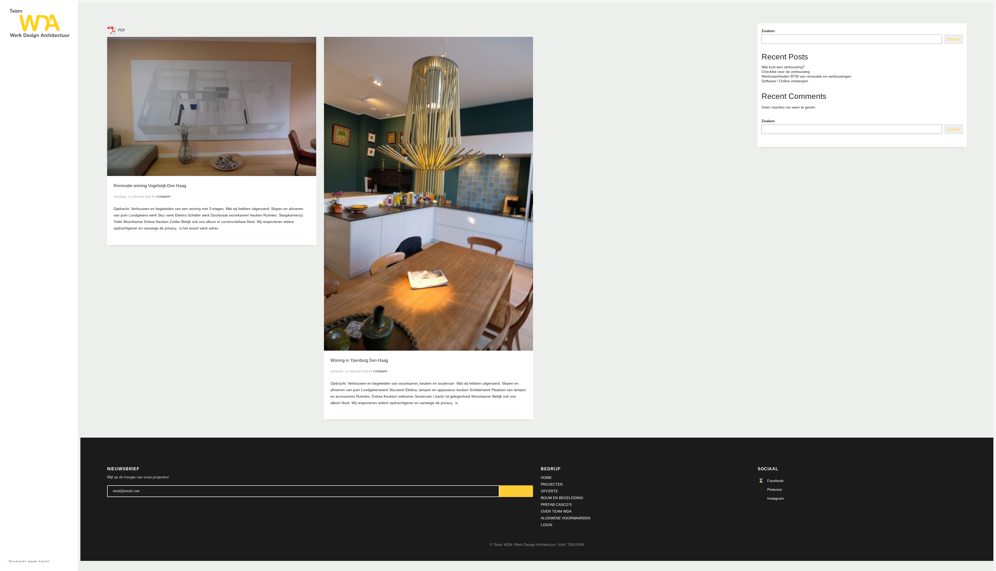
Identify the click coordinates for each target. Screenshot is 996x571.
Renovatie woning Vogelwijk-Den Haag (150, 185)
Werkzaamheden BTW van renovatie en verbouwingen (806, 76)
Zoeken (768, 31)
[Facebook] (12, 547)
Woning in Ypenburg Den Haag (359, 360)
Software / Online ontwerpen (785, 81)
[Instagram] (21, 547)
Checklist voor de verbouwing (786, 72)
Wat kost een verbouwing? (783, 67)
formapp (163, 196)
